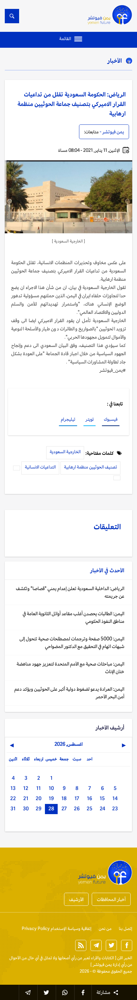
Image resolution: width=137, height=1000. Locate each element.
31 (13, 809)
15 (102, 798)
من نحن (105, 928)
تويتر (89, 419)
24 (102, 809)
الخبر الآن (124, 958)
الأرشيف (76, 899)
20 (38, 798)
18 (64, 798)
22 (13, 798)
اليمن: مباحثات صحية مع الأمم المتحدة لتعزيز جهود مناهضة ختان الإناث (70, 667)
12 (25, 788)
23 (115, 809)
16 (89, 798)
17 (77, 798)
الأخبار (114, 60)
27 (64, 809)
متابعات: (91, 132)
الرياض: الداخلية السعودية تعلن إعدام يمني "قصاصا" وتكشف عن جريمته (70, 592)
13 (13, 788)
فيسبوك (111, 419)
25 (89, 809)
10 (51, 788)
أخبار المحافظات (111, 899)
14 (115, 798)
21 (25, 798)
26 (77, 809)
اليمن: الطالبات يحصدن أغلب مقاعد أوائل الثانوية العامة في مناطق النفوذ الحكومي (73, 617)
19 (51, 798)
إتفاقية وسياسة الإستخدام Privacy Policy (56, 928)
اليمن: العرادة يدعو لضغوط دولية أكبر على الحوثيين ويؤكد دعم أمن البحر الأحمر (69, 693)
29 (38, 809)
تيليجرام (68, 419)
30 (26, 809)
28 (51, 809)
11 (38, 788)
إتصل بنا (125, 928)
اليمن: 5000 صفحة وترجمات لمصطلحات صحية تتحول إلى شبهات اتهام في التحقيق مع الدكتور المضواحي (71, 642)
